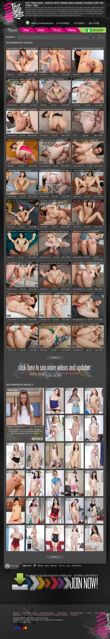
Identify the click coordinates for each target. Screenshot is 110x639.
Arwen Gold (70, 389)
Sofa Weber (44, 227)
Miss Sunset (44, 196)
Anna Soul (43, 74)
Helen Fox (11, 472)
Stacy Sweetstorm (14, 444)
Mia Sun (49, 444)
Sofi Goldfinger (91, 389)
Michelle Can (90, 527)
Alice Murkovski (78, 320)
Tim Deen (87, 257)
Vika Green (43, 135)
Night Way (11, 166)
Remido (42, 289)
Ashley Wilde (77, 289)
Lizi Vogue (89, 417)
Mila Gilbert (70, 444)
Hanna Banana (12, 135)
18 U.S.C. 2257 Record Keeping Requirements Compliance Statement (46, 615)
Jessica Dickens (32, 499)
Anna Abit (76, 227)
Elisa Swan (11, 227)
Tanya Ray (76, 105)
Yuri (12, 257)
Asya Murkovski (45, 166)
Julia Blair (69, 417)
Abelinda (12, 390)
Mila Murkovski (12, 105)
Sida (9, 257)
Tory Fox (10, 350)
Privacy (89, 613)
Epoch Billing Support (76, 613)
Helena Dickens (91, 444)
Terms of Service (100, 613)
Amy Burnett (31, 444)
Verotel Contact (62, 613)
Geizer (10, 499)
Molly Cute (43, 350)
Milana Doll (43, 257)
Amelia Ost (76, 74)
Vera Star (10, 74)
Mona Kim (69, 499)
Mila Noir (50, 389)
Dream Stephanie (78, 166)
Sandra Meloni (32, 472)
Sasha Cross (31, 527)
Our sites (57, 30)
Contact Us (74, 615)
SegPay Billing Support (29, 613)
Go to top (14, 565)
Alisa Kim (50, 499)
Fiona (75, 135)
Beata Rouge (51, 472)
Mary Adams (51, 527)
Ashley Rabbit (12, 196)
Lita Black (89, 472)
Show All (55, 357)
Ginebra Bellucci (52, 417)
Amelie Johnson (71, 472)
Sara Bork (43, 320)
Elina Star (11, 289)
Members (72, 30)
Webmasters (17, 615)
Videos (26, 30)
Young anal (13, 30)
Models (41, 30)
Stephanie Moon (91, 499)
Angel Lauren (12, 527)
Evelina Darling (71, 527)
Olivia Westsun (78, 257)
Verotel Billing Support (47, 613)
